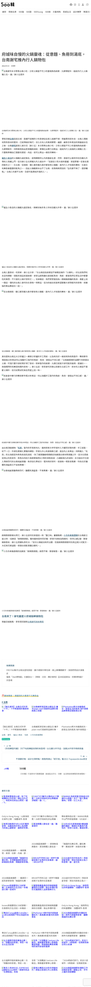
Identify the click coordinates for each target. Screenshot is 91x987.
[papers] (79, 4)
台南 (3, 734)
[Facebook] (71, 4)
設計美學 (77, 11)
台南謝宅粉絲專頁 (36, 621)
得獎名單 (12, 11)
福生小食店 (17, 734)
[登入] (83, 4)
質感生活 (67, 11)
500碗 (47, 11)
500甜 (29, 11)
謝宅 (9, 734)
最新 (4, 11)
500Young (38, 11)
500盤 (21, 11)
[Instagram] (75, 4)
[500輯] (8, 4)
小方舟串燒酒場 (36, 734)
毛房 (26, 734)
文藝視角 (57, 11)
